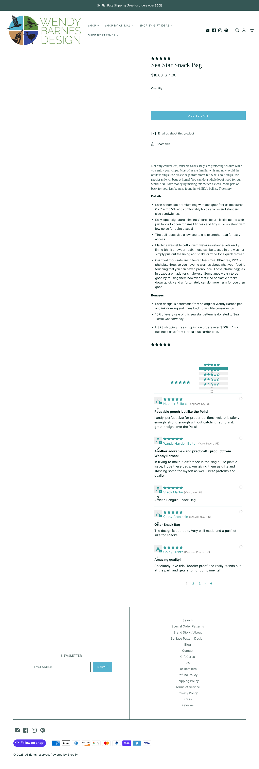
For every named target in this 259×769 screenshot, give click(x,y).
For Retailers (187, 669)
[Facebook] (214, 30)
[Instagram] (220, 30)
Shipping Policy (187, 681)
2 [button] (193, 584)
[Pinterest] (226, 30)
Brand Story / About (188, 632)
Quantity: (157, 88)
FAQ (187, 663)
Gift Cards (187, 657)
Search (188, 620)
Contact (187, 651)
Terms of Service (187, 687)
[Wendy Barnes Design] (43, 30)
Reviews (188, 705)
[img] (173, 399)
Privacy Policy (188, 693)
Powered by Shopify (64, 754)
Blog (187, 644)
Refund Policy (187, 675)
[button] (161, 58)
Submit (102, 667)
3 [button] (200, 584)
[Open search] (237, 30)
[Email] (207, 30)
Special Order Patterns (187, 626)
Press (188, 699)
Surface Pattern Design (187, 638)
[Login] (244, 30)
